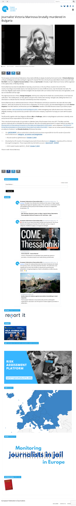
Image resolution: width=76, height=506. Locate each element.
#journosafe (49, 143)
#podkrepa (22, 66)
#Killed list (17, 66)
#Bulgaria (21, 134)
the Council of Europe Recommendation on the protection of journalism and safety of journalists (36, 126)
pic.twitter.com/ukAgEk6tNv (33, 134)
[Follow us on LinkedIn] (61, 6)
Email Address (9, 184)
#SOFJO (56, 143)
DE (7, 1)
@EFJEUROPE (12, 132)
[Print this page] (18, 72)
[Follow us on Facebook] (70, 6)
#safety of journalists (29, 66)
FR (3, 1)
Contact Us (63, 503)
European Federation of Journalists (13, 501)
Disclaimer (55, 503)
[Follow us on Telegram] (67, 6)
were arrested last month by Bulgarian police (25, 109)
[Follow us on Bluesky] (64, 6)
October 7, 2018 (31, 138)
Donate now (70, 503)
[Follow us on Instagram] (73, 6)
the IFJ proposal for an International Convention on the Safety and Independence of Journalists (37, 124)
